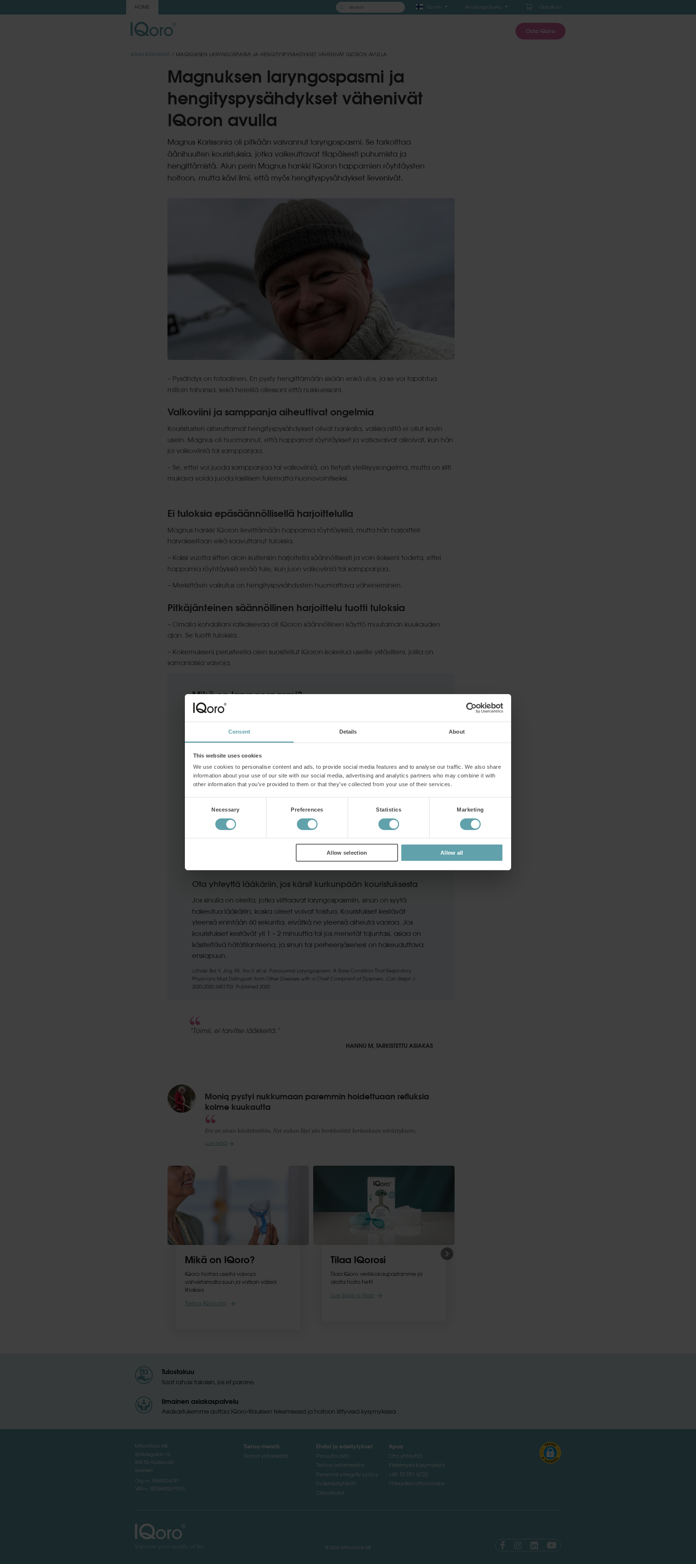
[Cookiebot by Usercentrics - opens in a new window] (471, 707)
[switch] (307, 824)
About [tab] (457, 732)
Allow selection (347, 853)
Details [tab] (348, 732)
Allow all (451, 853)
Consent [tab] (239, 732)
